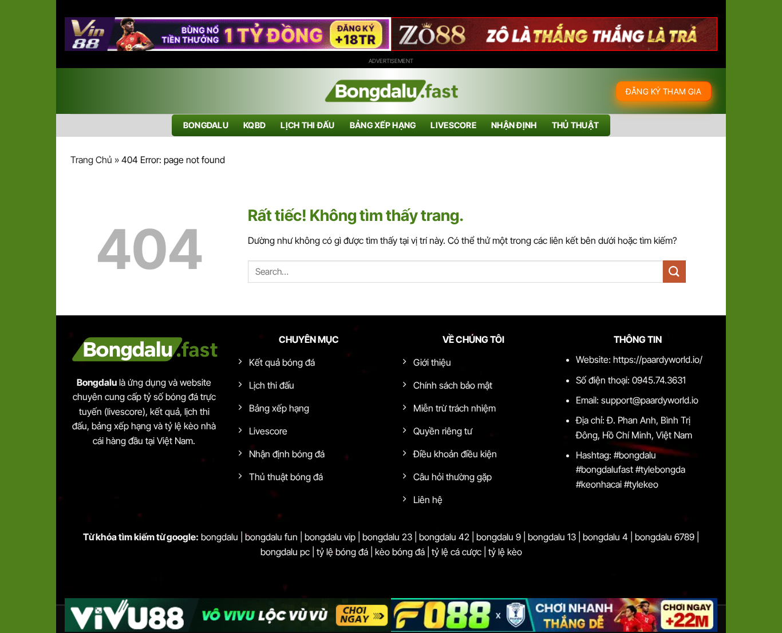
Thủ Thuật (575, 125)
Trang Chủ (91, 159)
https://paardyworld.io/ (657, 359)
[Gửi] (674, 271)
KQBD (254, 125)
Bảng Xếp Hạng (383, 125)
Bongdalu (205, 125)
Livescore (453, 125)
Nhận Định (514, 125)
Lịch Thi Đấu (307, 125)
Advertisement (391, 60)
